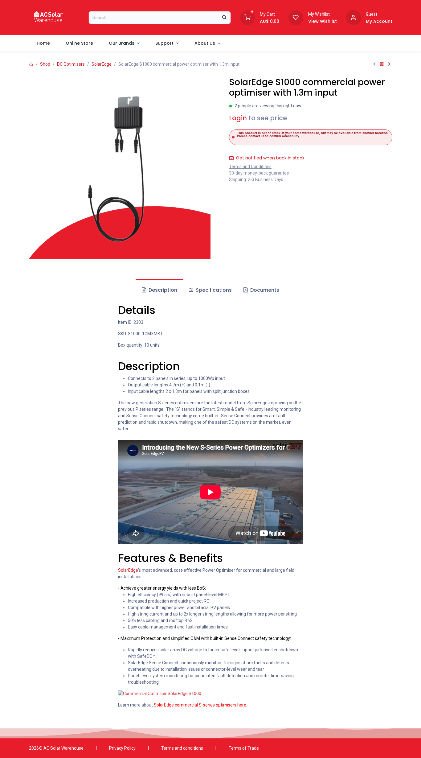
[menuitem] (43, 43)
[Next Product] (389, 64)
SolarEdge (102, 64)
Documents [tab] (264, 290)
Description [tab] (162, 290)
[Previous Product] (374, 64)
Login (238, 117)
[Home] (31, 64)
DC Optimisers (71, 64)
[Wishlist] (295, 16)
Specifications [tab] (213, 290)
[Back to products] (382, 64)
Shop (45, 64)
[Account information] (353, 16)
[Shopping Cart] (247, 16)
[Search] (224, 17)
